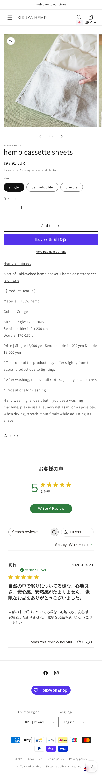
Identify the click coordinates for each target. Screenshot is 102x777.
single (14, 187)
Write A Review (51, 508)
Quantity (10, 198)
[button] (9, 17)
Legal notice (78, 766)
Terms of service (30, 766)
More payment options (51, 251)
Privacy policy (78, 759)
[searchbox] (29, 532)
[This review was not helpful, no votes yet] (88, 642)
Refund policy (55, 759)
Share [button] (14, 435)
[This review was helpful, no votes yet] (79, 642)
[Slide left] (40, 136)
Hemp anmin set (17, 263)
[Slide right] (61, 136)
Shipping (25, 170)
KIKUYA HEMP (33, 758)
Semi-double (42, 187)
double (72, 187)
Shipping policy (56, 766)
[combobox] (74, 544)
